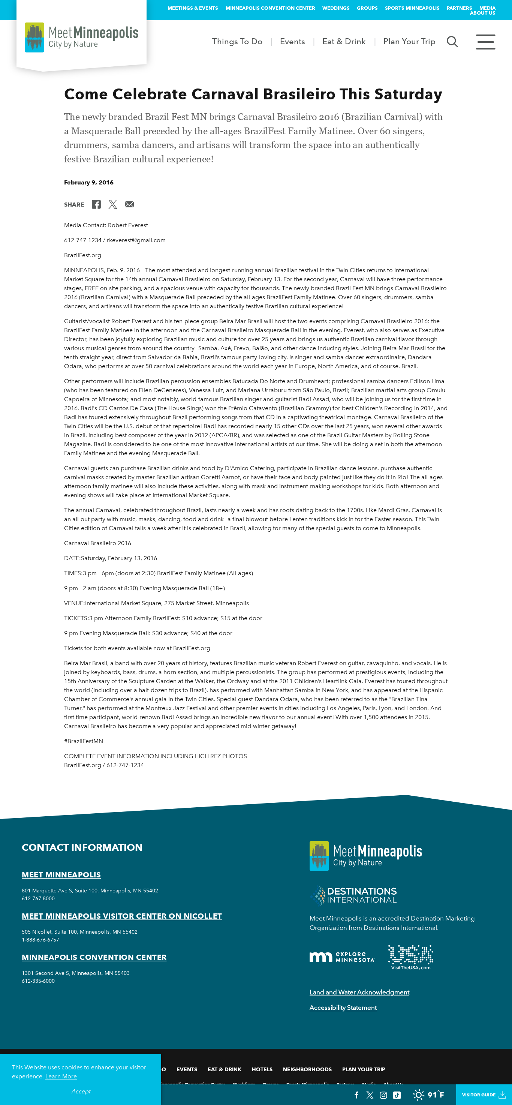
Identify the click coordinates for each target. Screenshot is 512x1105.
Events (292, 41)
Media (487, 8)
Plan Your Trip (409, 41)
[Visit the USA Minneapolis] (410, 957)
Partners (459, 8)
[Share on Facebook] (96, 204)
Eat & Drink (344, 41)
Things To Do (237, 41)
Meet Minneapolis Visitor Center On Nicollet (122, 916)
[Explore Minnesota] (342, 957)
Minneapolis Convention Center (270, 8)
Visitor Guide (479, 1095)
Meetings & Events (193, 8)
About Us (483, 13)
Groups (367, 8)
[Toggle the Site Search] (452, 41)
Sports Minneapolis (412, 8)
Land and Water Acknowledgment (359, 992)
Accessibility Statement (343, 1007)
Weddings (336, 8)
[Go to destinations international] (353, 895)
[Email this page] (129, 204)
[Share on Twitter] (112, 204)
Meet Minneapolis (61, 874)
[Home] (81, 37)
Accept (80, 1091)
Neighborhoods (307, 1069)
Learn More (61, 1076)
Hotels (262, 1069)
